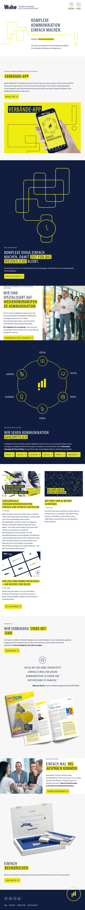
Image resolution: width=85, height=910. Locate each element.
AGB (5, 905)
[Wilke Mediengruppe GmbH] (22, 7)
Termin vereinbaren (56, 791)
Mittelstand (32, 316)
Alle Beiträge (12, 606)
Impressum (21, 905)
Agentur (34, 454)
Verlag (46, 454)
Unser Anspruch (13, 276)
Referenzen (11, 650)
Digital (20, 454)
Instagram (10, 898)
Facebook (6, 898)
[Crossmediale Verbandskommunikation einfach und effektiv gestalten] (21, 483)
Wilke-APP (10, 96)
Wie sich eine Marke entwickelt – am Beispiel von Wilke (20, 582)
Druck (8, 454)
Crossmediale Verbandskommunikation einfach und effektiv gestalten (20, 504)
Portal (59, 454)
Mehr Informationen (42, 361)
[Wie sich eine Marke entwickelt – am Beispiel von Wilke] (21, 564)
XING (15, 898)
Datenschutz (33, 905)
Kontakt (12, 905)
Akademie (72, 454)
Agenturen (11, 318)
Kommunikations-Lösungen (17, 337)
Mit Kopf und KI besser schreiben (58, 502)
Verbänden (23, 316)
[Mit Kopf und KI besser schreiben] (64, 483)
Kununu (19, 898)
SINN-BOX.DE (11, 880)
